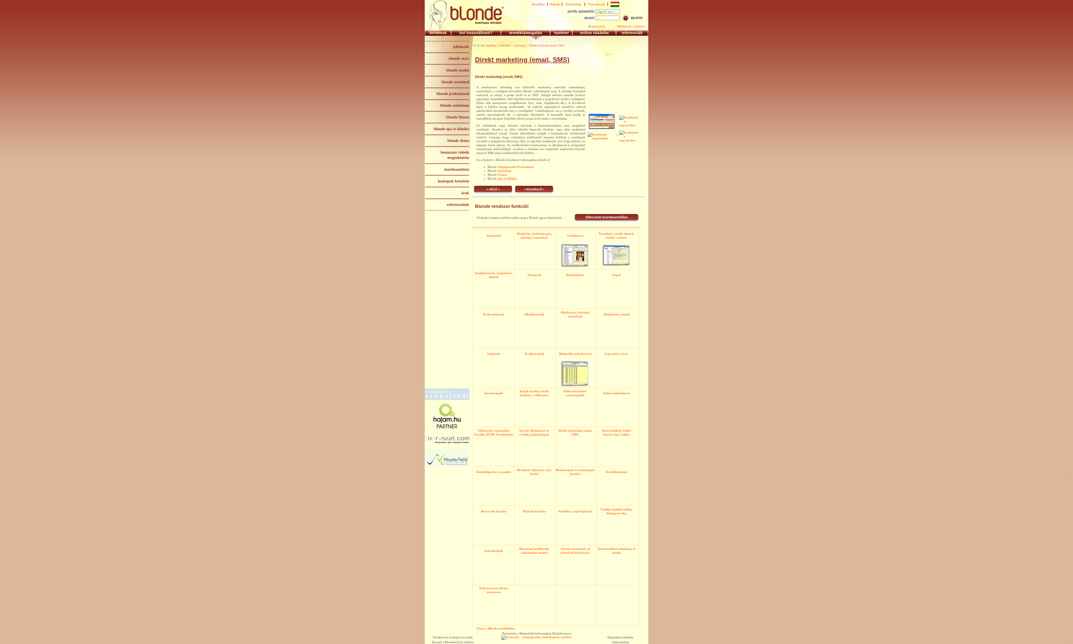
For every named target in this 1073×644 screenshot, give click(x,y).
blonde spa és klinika (451, 129)
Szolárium (504, 170)
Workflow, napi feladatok (575, 511)
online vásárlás (594, 32)
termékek (438, 32)
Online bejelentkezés (616, 393)
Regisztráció (596, 26)
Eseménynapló (493, 393)
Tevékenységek (534, 353)
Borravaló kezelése (493, 511)
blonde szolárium (454, 105)
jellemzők (461, 47)
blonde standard (455, 82)
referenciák (632, 32)
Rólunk (555, 4)
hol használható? (476, 32)
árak (465, 193)
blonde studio (457, 70)
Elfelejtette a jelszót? (631, 26)
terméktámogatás (525, 32)
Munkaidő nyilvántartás (575, 353)
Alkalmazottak (534, 314)
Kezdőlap (538, 4)
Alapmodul (493, 235)
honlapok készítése (453, 181)
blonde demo (458, 141)
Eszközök (493, 353)
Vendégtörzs (575, 235)
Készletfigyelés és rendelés (493, 472)
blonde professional (452, 94)
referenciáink (458, 205)
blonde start (459, 58)
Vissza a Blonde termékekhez (495, 628)
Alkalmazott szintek (616, 314)
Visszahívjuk (596, 4)
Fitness (502, 174)
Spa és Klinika (507, 178)
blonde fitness (457, 117)
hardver (561, 32)
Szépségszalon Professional (516, 166)
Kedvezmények (493, 314)
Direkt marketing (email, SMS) (546, 45)
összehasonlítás (456, 169)
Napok (616, 275)
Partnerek (534, 275)
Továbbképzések (616, 472)
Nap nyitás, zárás (616, 353)
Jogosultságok (493, 550)
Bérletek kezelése (534, 511)
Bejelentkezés (575, 275)
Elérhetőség (573, 4)
